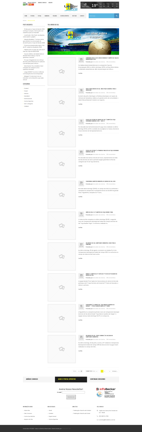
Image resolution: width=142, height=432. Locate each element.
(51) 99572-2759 (103, 416)
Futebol (32, 16)
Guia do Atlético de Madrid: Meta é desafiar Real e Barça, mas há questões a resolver (33, 55)
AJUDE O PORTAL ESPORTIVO (67, 379)
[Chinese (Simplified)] (32, 4)
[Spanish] (30, 4)
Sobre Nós (27, 410)
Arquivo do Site (28, 419)
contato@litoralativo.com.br (107, 420)
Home (26, 16)
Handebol (47, 16)
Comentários (111, 62)
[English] (27, 4)
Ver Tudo (74, 16)
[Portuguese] (24, 4)
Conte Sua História (29, 416)
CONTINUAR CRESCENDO (97, 379)
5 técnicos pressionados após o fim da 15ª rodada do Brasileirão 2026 (34, 46)
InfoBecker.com (66, 428)
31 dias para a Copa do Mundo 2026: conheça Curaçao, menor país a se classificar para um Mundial (34, 30)
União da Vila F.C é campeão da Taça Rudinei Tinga (99, 212)
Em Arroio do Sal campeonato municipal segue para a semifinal (101, 243)
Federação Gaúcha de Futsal (81, 413)
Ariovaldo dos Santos (99, 62)
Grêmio (26, 93)
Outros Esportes (64, 16)
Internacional (28, 98)
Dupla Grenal (52, 416)
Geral (50, 410)
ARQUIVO (50, 2)
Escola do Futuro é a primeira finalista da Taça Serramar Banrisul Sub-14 (102, 151)
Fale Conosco (28, 413)
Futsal (39, 16)
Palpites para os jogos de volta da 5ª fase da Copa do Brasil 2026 (34, 50)
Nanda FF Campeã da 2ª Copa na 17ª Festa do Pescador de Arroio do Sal (101, 274)
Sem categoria (28, 104)
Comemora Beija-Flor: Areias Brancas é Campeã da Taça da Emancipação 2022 (102, 58)
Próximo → (115, 371)
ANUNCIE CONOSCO (42, 2)
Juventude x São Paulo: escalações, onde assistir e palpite (34, 36)
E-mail (59, 392)
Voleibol (55, 16)
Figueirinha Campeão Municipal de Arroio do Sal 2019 (100, 181)
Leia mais (80, 73)
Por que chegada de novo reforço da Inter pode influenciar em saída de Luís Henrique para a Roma (34, 61)
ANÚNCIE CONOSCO (32, 379)
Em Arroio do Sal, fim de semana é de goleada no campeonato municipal (99, 336)
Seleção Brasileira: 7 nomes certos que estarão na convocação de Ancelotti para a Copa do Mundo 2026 (34, 41)
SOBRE (24, 2)
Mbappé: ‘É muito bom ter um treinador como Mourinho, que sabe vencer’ (33, 78)
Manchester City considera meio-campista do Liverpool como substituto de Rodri (33, 67)
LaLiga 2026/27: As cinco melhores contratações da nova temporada (33, 73)
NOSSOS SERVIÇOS (32, 2)
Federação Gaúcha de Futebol (82, 410)
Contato (82, 16)
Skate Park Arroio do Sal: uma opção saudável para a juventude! (101, 89)
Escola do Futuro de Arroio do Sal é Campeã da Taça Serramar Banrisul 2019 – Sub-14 (100, 120)
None (74, 371)
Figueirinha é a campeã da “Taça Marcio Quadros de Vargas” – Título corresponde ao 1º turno (100, 305)
